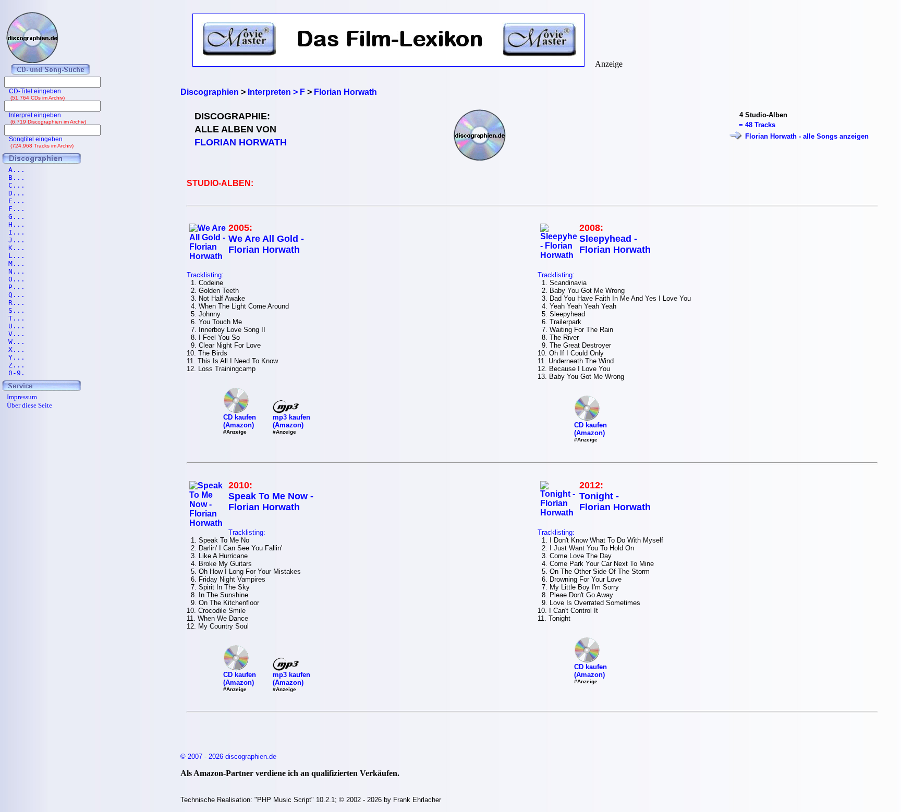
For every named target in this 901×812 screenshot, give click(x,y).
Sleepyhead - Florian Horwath (615, 244)
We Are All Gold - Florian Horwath (266, 244)
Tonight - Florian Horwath (615, 501)
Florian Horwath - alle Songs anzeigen (807, 136)
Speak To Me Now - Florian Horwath (270, 501)
